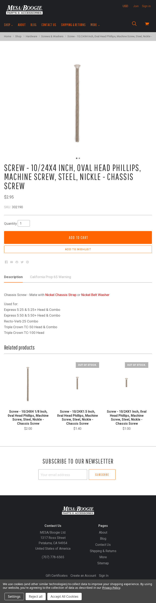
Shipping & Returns (73, 25)
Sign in (146, 6)
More (94, 25)
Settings (14, 596)
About (22, 25)
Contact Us (48, 25)
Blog (34, 25)
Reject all (35, 596)
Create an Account (83, 576)
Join (136, 6)
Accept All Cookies (64, 596)
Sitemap (103, 563)
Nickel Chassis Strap (60, 295)
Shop (7, 25)
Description (13, 277)
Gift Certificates (57, 576)
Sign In (103, 576)
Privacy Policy (111, 588)
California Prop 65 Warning (50, 277)
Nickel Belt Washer (95, 295)
